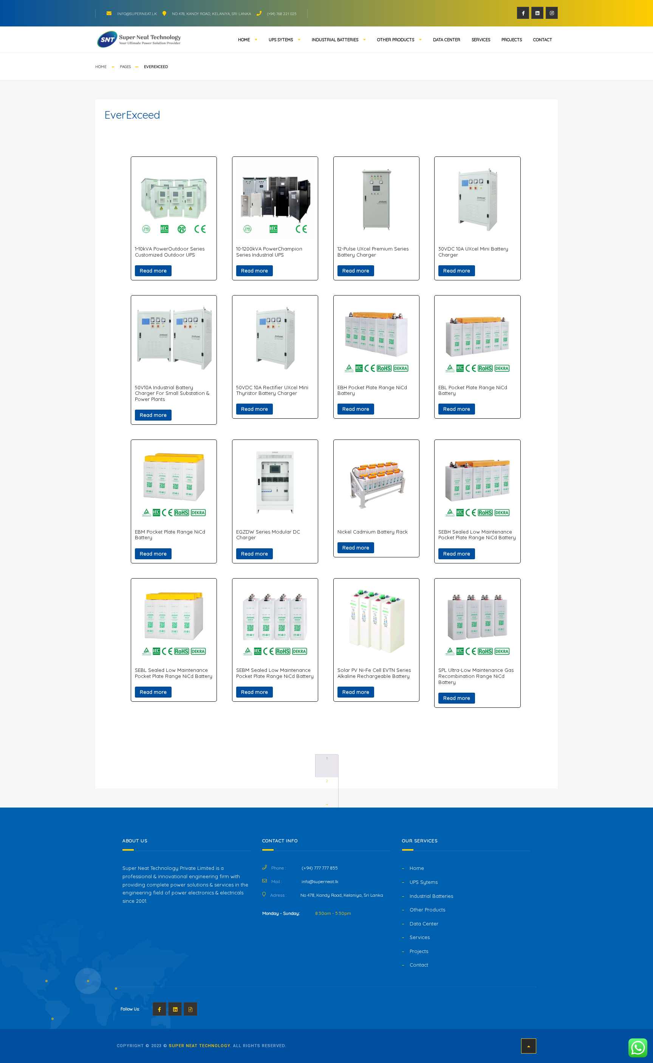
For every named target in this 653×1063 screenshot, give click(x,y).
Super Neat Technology (199, 1045)
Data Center (446, 39)
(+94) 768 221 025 (281, 13)
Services (481, 39)
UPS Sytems (281, 39)
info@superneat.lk (137, 13)
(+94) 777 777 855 (320, 868)
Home (244, 39)
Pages (125, 66)
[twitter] (537, 13)
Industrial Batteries (335, 39)
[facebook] (523, 13)
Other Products (395, 39)
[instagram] (552, 13)
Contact (542, 39)
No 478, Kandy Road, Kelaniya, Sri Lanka (211, 13)
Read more (153, 271)
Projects (511, 39)
